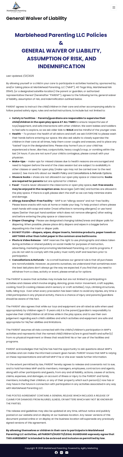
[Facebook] (56, 452)
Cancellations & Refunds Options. (92, 173)
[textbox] (61, 50)
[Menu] (114, 7)
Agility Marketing (89, 448)
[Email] (66, 452)
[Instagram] (61, 452)
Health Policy (60, 173)
